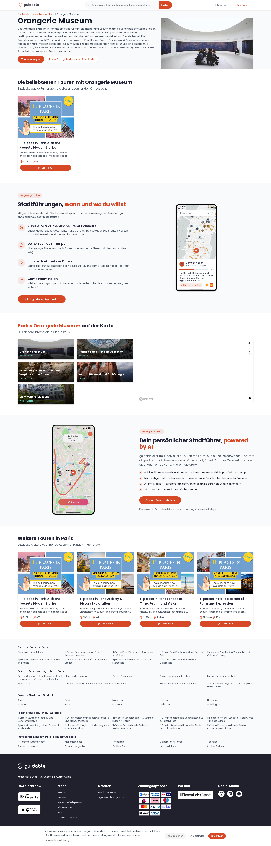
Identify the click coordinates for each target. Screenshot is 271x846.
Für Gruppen (65, 807)
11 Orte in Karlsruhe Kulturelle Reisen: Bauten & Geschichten (226, 727)
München (117, 700)
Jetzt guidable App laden (41, 299)
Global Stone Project (171, 741)
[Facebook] (239, 794)
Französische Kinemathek (221, 676)
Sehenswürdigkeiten (70, 802)
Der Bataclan (119, 683)
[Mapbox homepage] (146, 399)
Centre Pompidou (122, 676)
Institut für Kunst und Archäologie (178, 683)
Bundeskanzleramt (28, 746)
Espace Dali (24, 683)
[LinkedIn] (230, 794)
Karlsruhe (117, 704)
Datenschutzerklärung (57, 840)
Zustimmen (217, 836)
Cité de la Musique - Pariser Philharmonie (87, 683)
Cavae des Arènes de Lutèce (175, 676)
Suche (164, 5)
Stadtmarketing (107, 792)
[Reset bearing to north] (249, 352)
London (164, 700)
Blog (60, 812)
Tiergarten (118, 741)
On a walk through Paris (30, 652)
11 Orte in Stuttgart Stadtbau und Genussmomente (35, 719)
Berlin (20, 700)
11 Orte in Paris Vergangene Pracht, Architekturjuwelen (83, 653)
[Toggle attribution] (250, 398)
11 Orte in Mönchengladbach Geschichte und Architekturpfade (87, 719)
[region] (196, 370)
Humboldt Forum (169, 746)
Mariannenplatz (73, 741)
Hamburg (212, 700)
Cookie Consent (67, 817)
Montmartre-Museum (77, 676)
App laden (242, 5)
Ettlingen (22, 704)
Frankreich (23, 14)
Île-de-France (39, 14)
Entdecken (220, 5)
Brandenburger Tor (75, 746)
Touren (62, 797)
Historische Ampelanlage (31, 741)
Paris (51, 14)
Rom (67, 704)
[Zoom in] (249, 343)
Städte (62, 792)
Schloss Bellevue (216, 746)
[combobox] (122, 5)
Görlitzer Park (119, 746)
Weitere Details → (27, 355)
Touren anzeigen (30, 59)
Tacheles (212, 741)
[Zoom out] (249, 348)
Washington (214, 704)
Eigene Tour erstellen (160, 500)
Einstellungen (197, 836)
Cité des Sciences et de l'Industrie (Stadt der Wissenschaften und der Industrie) (40, 677)
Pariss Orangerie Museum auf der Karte (71, 59)
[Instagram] (221, 794)
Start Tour (47, 167)
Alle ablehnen (175, 836)
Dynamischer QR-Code (112, 797)
